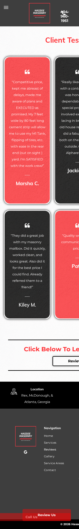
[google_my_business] (25, 452)
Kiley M (27, 305)
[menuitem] (58, 435)
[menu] (6, 7)
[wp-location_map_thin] (13, 395)
